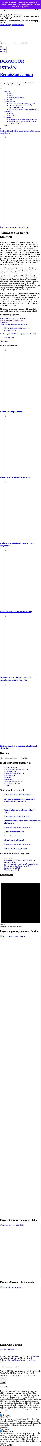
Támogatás (23, 324)
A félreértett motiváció (14, 832)
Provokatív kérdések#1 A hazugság (15, 477)
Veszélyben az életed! (11, 870)
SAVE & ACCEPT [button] (6, 1445)
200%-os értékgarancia (16, 98)
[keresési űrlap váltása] (1, 41)
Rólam (11, 96)
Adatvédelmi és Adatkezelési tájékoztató (23, 119)
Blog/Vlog (8, 99)
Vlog (6, 785)
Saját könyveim (9, 101)
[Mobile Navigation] (1, 88)
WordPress (31, 1360)
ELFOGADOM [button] (29, 1376)
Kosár (11, 113)
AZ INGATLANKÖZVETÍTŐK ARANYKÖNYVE (20, 106)
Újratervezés (8, 858)
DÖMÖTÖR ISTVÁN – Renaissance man (16, 67)
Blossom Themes (14, 1360)
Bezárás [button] (26, 7)
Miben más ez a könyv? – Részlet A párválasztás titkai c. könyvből (15, 678)
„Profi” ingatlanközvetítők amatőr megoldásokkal (21, 864)
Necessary (6, 1415)
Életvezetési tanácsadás (8, 227)
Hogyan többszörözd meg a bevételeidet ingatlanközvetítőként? (18, 867)
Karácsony (10, 324)
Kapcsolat (7, 117)
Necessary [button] (3, 1413)
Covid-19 (3, 324)
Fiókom (7, 125)
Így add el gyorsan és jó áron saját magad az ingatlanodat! (19, 800)
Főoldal (7, 92)
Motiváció (7, 777)
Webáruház (8, 111)
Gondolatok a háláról (14, 840)
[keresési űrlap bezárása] (1, 46)
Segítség (17, 324)
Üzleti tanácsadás (22, 227)
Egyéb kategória (10, 771)
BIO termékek (9, 767)
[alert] (20, 903)
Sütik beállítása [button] (16, 1376)
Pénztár (11, 115)
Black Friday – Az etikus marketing (16, 611)
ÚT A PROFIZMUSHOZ (15, 849)
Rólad (11, 94)
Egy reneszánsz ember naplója (14, 769)
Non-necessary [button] (5, 1429)
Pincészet (7, 779)
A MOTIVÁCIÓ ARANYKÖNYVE (22, 103)
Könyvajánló (8, 775)
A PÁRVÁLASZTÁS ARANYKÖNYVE (24, 109)
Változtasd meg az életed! (11, 411)
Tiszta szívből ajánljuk (12, 781)
